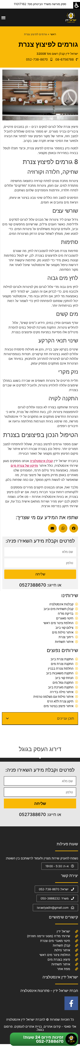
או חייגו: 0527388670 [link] (40, 585)
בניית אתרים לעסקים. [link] (28, 1026)
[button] (3, 17)
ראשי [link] (53, 34)
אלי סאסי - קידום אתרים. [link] (59, 1026)
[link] (71, 17)
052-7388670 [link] (49, 1041)
